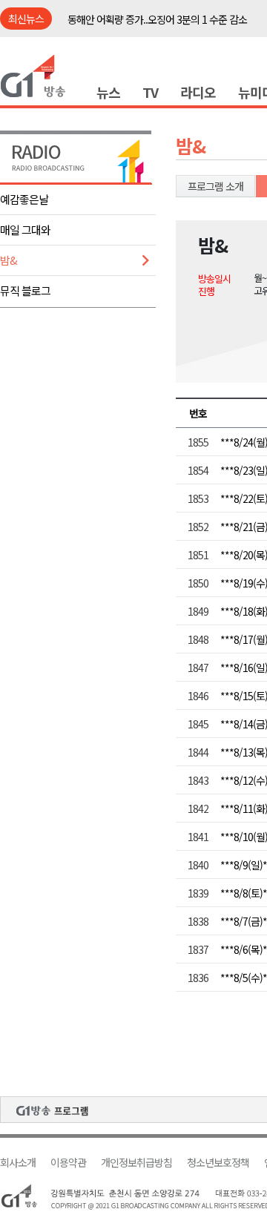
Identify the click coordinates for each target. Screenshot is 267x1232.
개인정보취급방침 (136, 1162)
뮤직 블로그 (25, 290)
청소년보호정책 (218, 1162)
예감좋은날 (24, 199)
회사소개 (18, 1162)
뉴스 (108, 92)
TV (150, 92)
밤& (8, 260)
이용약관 (68, 1162)
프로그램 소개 (215, 186)
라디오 (198, 92)
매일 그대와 (25, 229)
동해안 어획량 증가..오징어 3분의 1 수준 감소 (157, 19)
